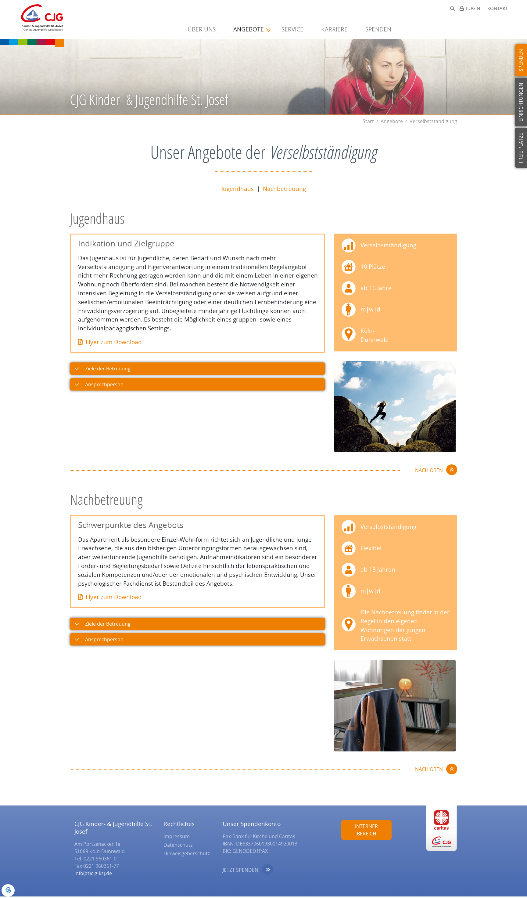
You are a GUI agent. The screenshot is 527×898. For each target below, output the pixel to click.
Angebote (249, 29)
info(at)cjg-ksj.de (93, 873)
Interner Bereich (366, 830)
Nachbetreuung (284, 188)
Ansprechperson (104, 384)
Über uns (202, 29)
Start (368, 121)
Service (293, 29)
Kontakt (497, 8)
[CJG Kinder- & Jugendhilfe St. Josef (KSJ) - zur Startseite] (39, 19)
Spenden (379, 29)
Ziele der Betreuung (107, 368)
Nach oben (429, 470)
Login (473, 8)
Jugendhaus (237, 188)
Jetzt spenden (240, 870)
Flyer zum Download (114, 342)
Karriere (335, 29)
